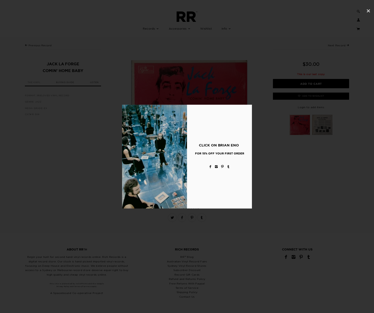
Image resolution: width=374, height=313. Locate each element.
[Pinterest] (222, 166)
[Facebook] (210, 166)
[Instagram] (216, 166)
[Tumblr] (228, 166)
